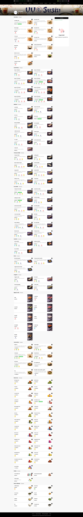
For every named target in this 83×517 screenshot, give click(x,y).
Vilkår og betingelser (45, 513)
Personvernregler (38, 513)
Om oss (33, 513)
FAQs (50, 513)
